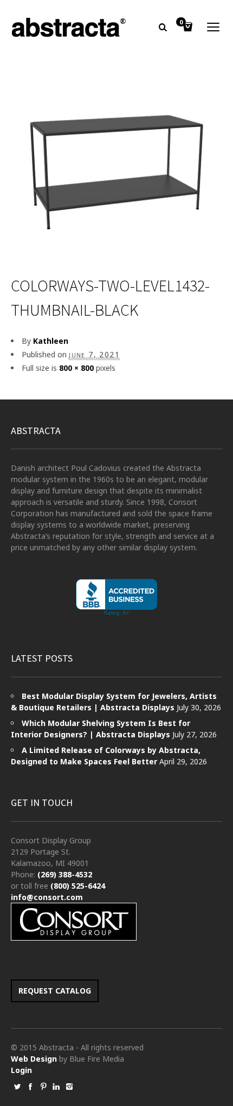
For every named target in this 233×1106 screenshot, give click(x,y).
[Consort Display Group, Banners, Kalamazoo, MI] (116, 597)
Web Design (34, 1059)
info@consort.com (47, 897)
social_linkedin (56, 1086)
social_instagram (69, 1086)
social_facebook (30, 1086)
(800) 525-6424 (77, 886)
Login (21, 1070)
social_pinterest (43, 1086)
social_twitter (17, 1086)
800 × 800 (76, 368)
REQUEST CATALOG (54, 990)
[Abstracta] (69, 27)
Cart (181, 22)
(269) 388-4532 (64, 874)
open (213, 27)
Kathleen (50, 341)
